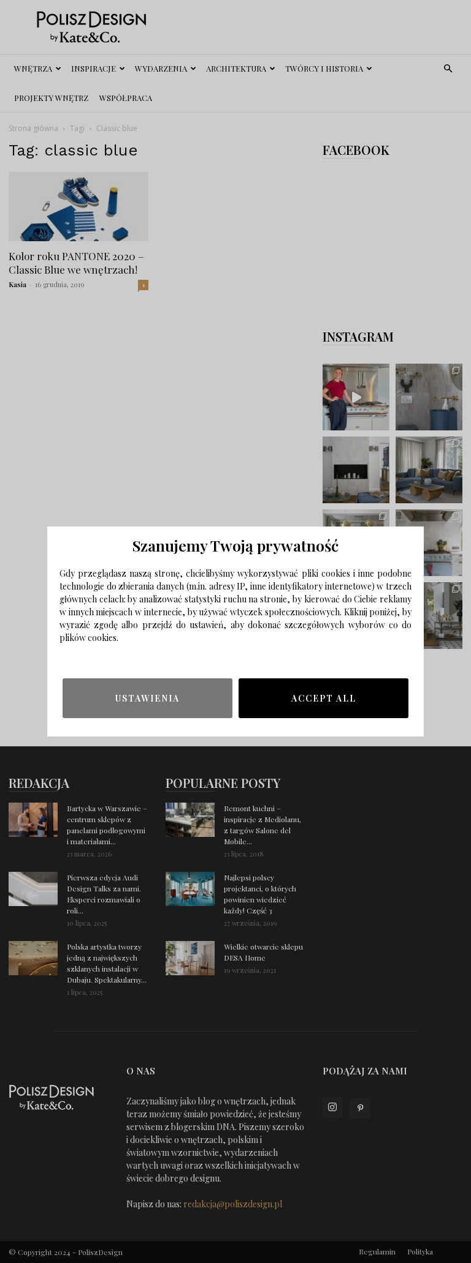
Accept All (323, 698)
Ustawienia (147, 698)
